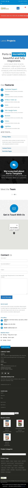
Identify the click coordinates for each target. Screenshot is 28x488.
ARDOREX (24, 461)
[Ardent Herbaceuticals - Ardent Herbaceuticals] (5, 8)
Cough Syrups (3, 467)
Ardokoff (15, 461)
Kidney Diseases (21, 467)
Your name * (3, 258)
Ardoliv (19, 461)
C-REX (2, 465)
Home (2, 393)
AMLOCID (7, 428)
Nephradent (3, 469)
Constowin (21, 465)
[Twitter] (3, 1)
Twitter (5, 373)
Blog (2, 398)
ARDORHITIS (3, 463)
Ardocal (11, 461)
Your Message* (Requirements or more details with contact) (12, 276)
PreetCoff (24, 469)
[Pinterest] (7, 1)
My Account (3, 402)
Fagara (12, 467)
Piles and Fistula (18, 469)
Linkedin (8, 373)
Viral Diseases (8, 472)
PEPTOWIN (13, 469)
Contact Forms (6, 148)
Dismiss (23, 486)
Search (16, 413)
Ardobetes (7, 461)
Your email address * (5, 263)
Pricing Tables (6, 137)
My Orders (3, 404)
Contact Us (3, 407)
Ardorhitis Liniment (10, 463)
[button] (14, 232)
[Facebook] (1, 1)
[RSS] (5, 1)
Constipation (15, 465)
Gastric (16, 467)
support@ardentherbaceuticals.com (8, 366)
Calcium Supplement (8, 465)
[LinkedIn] (1, 3)
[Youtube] (9, 1)
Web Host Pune (4, 482)
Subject (2, 269)
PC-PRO (8, 469)
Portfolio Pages (7, 151)
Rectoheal (2, 472)
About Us (3, 395)
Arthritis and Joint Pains (19, 463)
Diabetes (8, 467)
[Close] (17, 225)
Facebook (2, 373)
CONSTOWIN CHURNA (20, 428)
